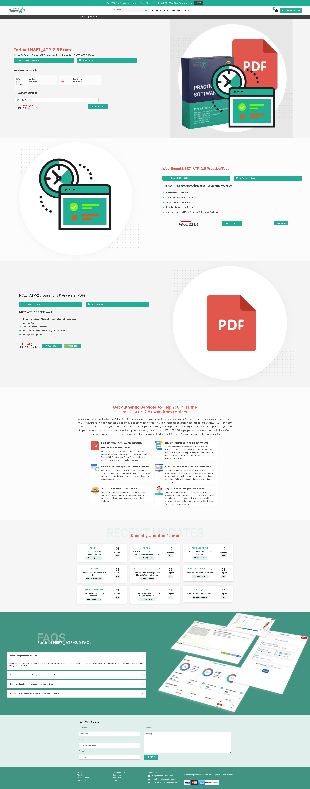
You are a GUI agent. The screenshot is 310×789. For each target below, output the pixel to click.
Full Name (83, 728)
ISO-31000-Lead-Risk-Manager (200, 569)
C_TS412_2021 (147, 548)
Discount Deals (83, 778)
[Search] (145, 9)
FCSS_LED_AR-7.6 (200, 548)
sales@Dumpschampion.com (163, 779)
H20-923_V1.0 (200, 590)
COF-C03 (94, 569)
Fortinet (85, 17)
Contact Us (81, 780)
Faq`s (186, 10)
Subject (82, 751)
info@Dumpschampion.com (162, 776)
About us (80, 775)
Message (147, 728)
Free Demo (281, 223)
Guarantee (117, 775)
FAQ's (115, 780)
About (166, 10)
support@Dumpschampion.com (164, 782)
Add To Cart (233, 223)
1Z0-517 (93, 548)
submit (151, 757)
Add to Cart (98, 106)
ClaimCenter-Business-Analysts (147, 569)
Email (81, 739)
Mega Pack (176, 10)
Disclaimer (117, 778)
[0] (276, 11)
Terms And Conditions (121, 772)
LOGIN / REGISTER (291, 10)
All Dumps (156, 10)
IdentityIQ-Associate (94, 590)
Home (78, 17)
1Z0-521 (147, 590)
